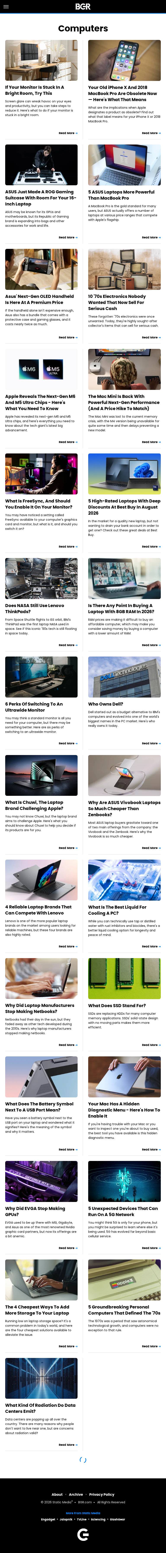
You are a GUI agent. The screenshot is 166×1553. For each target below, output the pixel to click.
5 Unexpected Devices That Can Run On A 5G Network (123, 1211)
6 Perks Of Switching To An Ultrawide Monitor (34, 707)
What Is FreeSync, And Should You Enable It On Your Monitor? (38, 504)
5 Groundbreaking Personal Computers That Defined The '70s (124, 1310)
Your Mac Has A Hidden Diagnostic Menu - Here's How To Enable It (124, 1110)
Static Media (62, 1502)
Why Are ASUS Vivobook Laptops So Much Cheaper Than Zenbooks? (124, 809)
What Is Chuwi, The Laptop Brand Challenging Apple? (34, 805)
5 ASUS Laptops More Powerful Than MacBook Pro (121, 195)
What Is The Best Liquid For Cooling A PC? (117, 910)
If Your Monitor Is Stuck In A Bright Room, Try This (34, 90)
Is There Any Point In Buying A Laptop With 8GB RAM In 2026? (121, 608)
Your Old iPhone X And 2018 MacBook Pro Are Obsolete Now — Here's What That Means (122, 93)
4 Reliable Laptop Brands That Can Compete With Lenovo (38, 910)
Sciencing (98, 1519)
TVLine (81, 1519)
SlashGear (117, 1519)
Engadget (48, 1519)
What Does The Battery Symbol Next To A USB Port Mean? (39, 1107)
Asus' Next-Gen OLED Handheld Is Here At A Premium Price (39, 299)
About (57, 1494)
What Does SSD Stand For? (117, 1005)
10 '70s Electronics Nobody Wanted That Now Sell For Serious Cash (117, 302)
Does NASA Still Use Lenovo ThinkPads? (34, 608)
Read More (66, 133)
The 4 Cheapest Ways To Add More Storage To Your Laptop (37, 1310)
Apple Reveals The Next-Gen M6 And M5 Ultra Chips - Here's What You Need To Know (40, 402)
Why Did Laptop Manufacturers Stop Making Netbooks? (39, 1008)
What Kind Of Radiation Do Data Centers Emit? (40, 1408)
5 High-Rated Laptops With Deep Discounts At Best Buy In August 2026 (124, 507)
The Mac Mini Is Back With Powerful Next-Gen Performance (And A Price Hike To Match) (124, 402)
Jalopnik (66, 1519)
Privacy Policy (101, 1494)
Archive (76, 1494)
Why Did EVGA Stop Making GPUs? (35, 1211)
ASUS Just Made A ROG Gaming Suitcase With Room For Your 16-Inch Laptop (41, 198)
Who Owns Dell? (105, 704)
